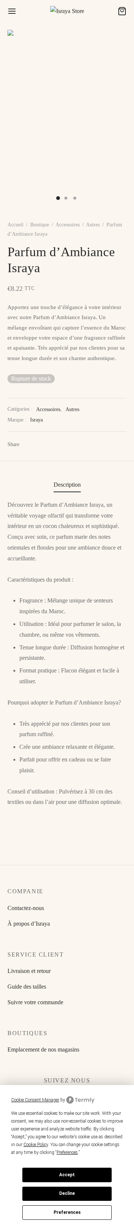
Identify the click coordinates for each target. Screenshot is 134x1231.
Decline (67, 1193)
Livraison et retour (29, 971)
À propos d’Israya (28, 923)
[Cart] (122, 11)
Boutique (39, 225)
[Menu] (11, 11)
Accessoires (67, 225)
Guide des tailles (26, 986)
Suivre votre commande (35, 1002)
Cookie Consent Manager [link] (35, 1100)
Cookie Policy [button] (35, 1144)
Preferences (67, 1212)
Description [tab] (67, 484)
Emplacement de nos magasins (43, 1049)
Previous (14, 119)
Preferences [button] (67, 1152)
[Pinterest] (33, 444)
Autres (93, 225)
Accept (67, 1174)
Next (119, 119)
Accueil (15, 225)
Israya (36, 420)
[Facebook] (25, 444)
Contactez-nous (25, 908)
